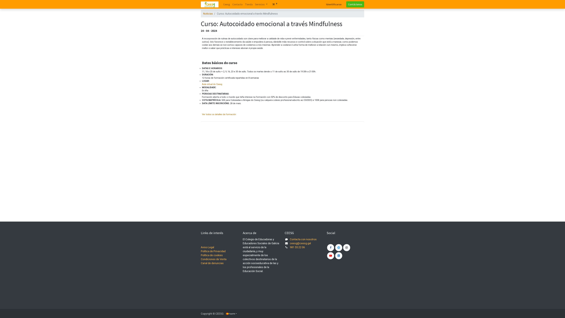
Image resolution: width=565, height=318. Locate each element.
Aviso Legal (207, 247)
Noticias (208, 13)
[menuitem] (226, 4)
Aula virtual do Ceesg (212, 84)
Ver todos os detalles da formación (219, 114)
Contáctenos (355, 4)
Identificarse (334, 4)
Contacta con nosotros (303, 239)
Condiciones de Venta (213, 259)
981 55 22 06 (297, 247)
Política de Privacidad (213, 251)
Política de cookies (212, 255)
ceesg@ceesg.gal (300, 243)
